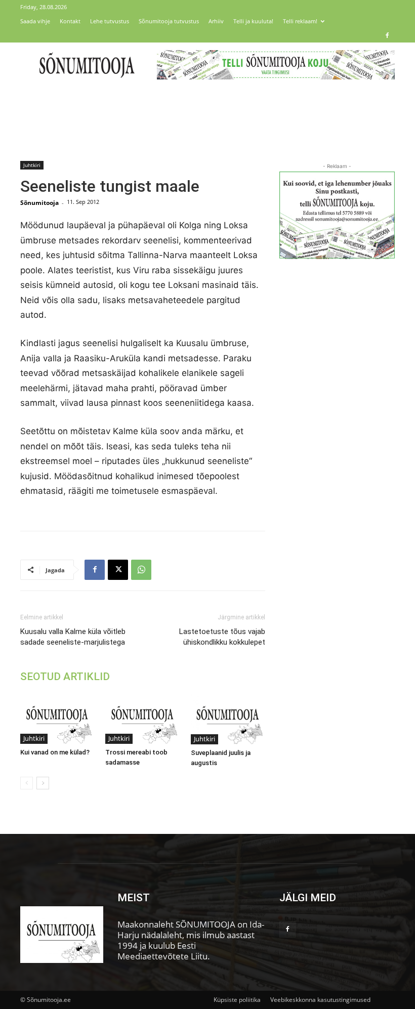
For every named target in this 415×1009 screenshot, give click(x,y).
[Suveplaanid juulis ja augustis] (228, 718)
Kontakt (70, 21)
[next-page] (42, 783)
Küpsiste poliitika (237, 999)
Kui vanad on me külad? (55, 752)
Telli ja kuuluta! (253, 21)
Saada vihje (35, 21)
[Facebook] (387, 35)
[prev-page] (26, 783)
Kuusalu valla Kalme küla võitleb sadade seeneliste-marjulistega (73, 637)
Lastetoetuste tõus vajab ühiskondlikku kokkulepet (222, 637)
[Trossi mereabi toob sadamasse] (142, 718)
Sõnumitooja (39, 202)
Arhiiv (216, 21)
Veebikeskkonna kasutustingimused (320, 999)
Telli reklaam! (300, 21)
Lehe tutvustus (109, 21)
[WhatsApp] (141, 570)
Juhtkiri (31, 165)
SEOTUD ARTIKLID (65, 676)
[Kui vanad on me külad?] (57, 718)
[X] (118, 570)
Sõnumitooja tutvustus (169, 21)
